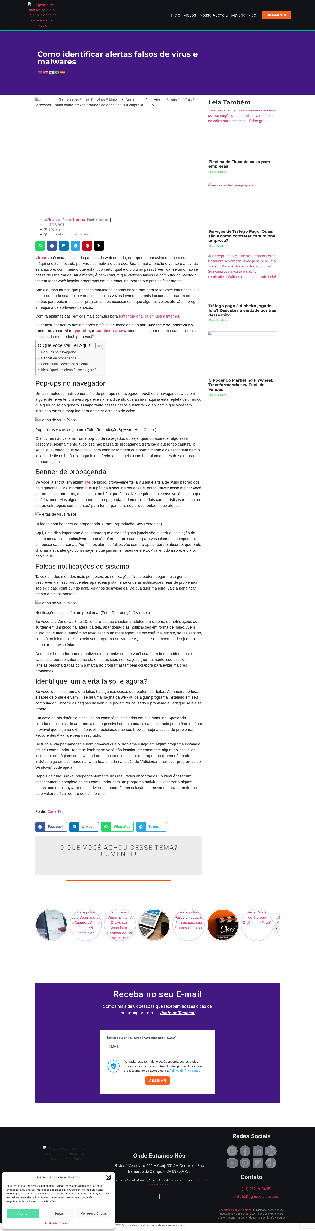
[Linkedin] (258, 1150)
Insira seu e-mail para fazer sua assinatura (141, 1037)
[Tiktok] (271, 1163)
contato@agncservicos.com (255, 1196)
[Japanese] (51, 72)
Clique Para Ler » (218, 171)
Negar (58, 1213)
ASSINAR (157, 1080)
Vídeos (190, 15)
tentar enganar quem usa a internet (149, 316)
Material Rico (243, 15)
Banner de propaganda (58, 358)
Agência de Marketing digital (235, 1209)
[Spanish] (62, 72)
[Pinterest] (245, 1163)
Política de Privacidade (185, 1070)
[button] (108, 1177)
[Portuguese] (57, 72)
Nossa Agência (214, 15)
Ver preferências (94, 1213)
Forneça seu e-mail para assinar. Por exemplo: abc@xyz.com (142, 1054)
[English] (46, 72)
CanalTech (56, 811)
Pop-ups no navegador (58, 352)
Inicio (175, 15)
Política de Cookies (56, 1223)
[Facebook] (245, 1150)
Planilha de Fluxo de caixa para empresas (239, 164)
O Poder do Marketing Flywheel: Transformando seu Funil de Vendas (240, 385)
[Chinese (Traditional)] (40, 72)
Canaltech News (110, 331)
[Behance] (271, 1150)
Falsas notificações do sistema (64, 364)
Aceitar (23, 1213)
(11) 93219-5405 (256, 1189)
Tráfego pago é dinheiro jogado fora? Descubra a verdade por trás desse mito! (242, 311)
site (87, 482)
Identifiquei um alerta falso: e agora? (68, 370)
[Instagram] (232, 1150)
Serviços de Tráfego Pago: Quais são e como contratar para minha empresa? (241, 236)
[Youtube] (232, 1163)
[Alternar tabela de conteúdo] (97, 345)
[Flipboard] (258, 1163)
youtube (82, 331)
